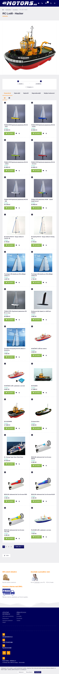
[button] (19, 133)
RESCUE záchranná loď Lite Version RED (15, 494)
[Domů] (19, 3)
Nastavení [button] (21, 672)
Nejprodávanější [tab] (36, 93)
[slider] (18, 81)
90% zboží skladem (9, 572)
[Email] (38, 3)
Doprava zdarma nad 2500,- (12, 586)
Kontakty (19, 616)
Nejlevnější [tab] (17, 93)
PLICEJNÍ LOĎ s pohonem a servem (41, 530)
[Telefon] (42, 3)
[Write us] (3, 645)
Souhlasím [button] (37, 672)
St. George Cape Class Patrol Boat (13, 457)
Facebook (19, 618)
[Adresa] (3, 658)
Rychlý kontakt (6, 647)
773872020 (37, 582)
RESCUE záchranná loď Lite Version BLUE (43, 494)
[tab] (4, 98)
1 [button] (4, 547)
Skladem (30, 87)
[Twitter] (8, 653)
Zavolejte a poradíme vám (40, 572)
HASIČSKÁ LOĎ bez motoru (39, 348)
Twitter (18, 620)
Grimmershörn (35, 421)
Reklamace (5, 618)
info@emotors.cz (7, 636)
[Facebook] (4, 653)
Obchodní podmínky (8, 616)
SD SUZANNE (8, 421)
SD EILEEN (34, 385)
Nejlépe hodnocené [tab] (49, 93)
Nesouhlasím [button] (29, 672)
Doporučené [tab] (7, 93)
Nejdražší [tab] (26, 93)
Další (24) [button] (18, 546)
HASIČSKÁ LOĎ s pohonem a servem (14, 385)
